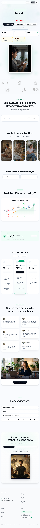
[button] (20, 28)
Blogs (2, 519)
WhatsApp (2, 508)
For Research (23, 501)
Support (38, 524)
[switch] (18, 256)
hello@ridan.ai (4, 497)
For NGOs (22, 502)
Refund (34, 524)
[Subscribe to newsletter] (31, 517)
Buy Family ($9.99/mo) (20, 271)
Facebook (2, 515)
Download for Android (9, 24)
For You (22, 493)
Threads (2, 513)
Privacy (28, 524)
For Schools (22, 497)
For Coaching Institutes (24, 498)
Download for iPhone (20, 24)
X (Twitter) (2, 512)
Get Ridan (33, 2)
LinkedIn (2, 517)
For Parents (22, 494)
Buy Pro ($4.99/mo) (7, 271)
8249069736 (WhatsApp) (5, 498)
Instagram (2, 509)
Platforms (22, 509)
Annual (23, 256)
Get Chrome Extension (32, 24)
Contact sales (33, 271)
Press (22, 508)
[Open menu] (37, 2)
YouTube (2, 516)
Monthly (15, 256)
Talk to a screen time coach (20, 382)
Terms (31, 524)
